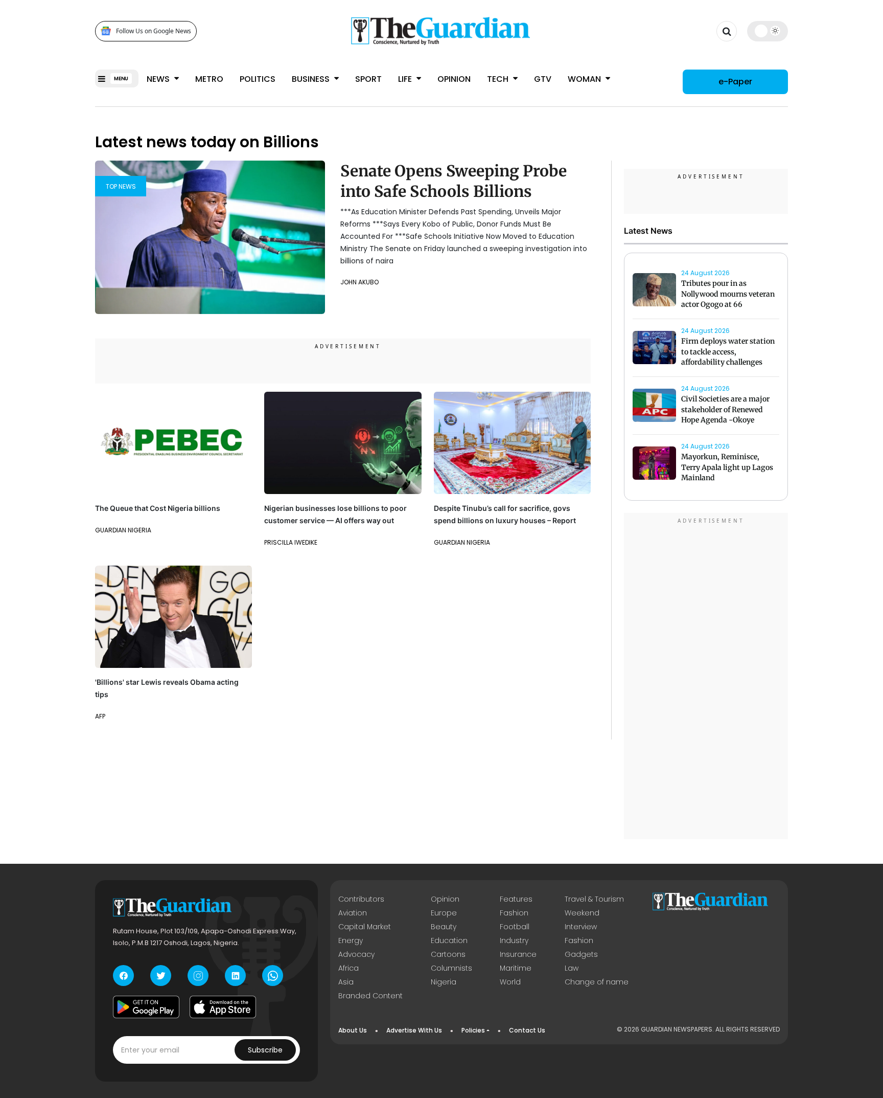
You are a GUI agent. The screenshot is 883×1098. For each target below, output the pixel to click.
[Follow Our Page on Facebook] (123, 975)
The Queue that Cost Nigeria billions (157, 508)
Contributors (361, 899)
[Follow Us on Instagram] (198, 975)
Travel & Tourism (594, 899)
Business (312, 79)
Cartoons (448, 954)
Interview (581, 927)
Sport (368, 79)
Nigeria (443, 982)
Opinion (454, 79)
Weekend (582, 913)
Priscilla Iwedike (290, 542)
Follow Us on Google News (153, 31)
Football (514, 927)
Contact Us (527, 1030)
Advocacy (356, 954)
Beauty (443, 927)
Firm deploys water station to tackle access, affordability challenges (728, 352)
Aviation (352, 913)
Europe (444, 913)
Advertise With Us (414, 1030)
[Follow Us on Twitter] (160, 975)
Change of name (597, 982)
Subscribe (265, 1050)
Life (406, 79)
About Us (352, 1030)
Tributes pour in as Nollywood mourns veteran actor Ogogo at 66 (728, 294)
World (510, 982)
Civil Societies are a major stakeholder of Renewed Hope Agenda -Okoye (725, 409)
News (159, 79)
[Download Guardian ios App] (223, 1007)
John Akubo (359, 282)
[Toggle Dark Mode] (768, 30)
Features (516, 899)
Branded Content (370, 996)
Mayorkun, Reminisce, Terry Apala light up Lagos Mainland (727, 467)
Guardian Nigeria (123, 530)
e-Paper (735, 81)
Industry (514, 940)
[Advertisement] (706, 677)
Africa (348, 968)
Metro (209, 79)
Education (449, 940)
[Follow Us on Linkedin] (235, 975)
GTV (542, 79)
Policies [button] (473, 1030)
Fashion (514, 913)
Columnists (451, 968)
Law (571, 968)
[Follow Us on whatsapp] (272, 975)
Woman (585, 79)
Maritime (515, 968)
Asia (346, 982)
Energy (350, 940)
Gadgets (581, 954)
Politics (257, 79)
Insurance (518, 954)
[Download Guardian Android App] (146, 1007)
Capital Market (364, 927)
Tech (498, 79)
